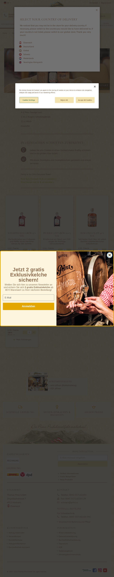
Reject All (64, 100)
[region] (57, 95)
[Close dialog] (109, 255)
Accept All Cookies (85, 100)
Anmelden (28, 306)
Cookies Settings (29, 100)
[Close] (95, 87)
